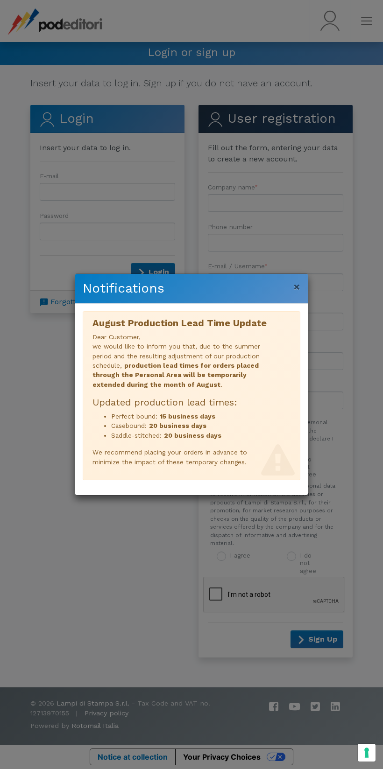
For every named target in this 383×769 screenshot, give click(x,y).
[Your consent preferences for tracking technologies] (367, 753)
